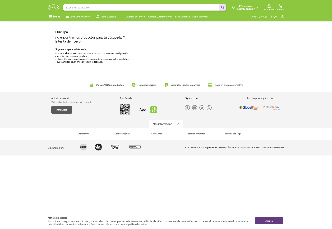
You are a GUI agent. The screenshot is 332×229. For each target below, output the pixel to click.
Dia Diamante (182, 16)
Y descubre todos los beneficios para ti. (71, 102)
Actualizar (62, 109)
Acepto (269, 220)
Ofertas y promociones (160, 16)
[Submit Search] (222, 7)
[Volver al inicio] (53, 7)
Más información (162, 124)
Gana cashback (200, 16)
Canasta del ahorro (136, 16)
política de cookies (137, 224)
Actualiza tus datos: (61, 98)
